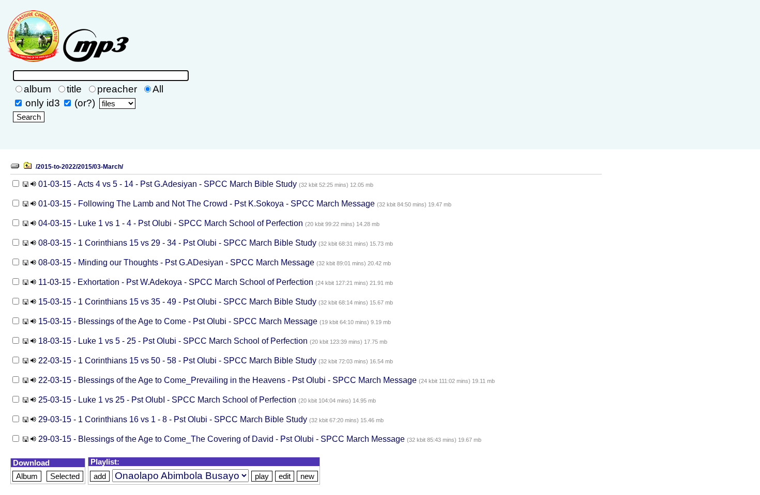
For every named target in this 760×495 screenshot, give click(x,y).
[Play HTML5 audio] (33, 184)
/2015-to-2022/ (57, 166)
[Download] (25, 184)
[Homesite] (67, 64)
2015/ (86, 166)
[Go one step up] (28, 166)
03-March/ (108, 166)
